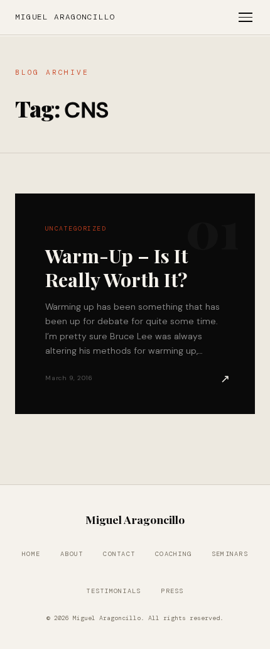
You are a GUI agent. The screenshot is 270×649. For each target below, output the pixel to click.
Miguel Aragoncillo (65, 17)
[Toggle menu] (245, 17)
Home (31, 554)
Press (172, 591)
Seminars (230, 554)
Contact (119, 554)
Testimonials (113, 591)
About (71, 554)
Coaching (173, 554)
